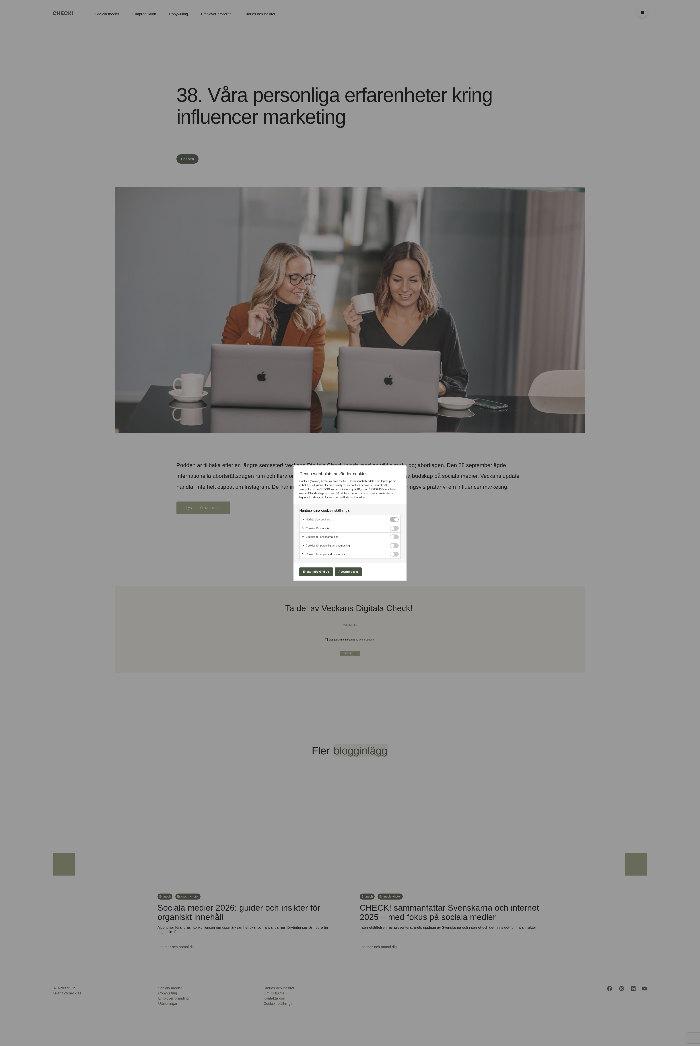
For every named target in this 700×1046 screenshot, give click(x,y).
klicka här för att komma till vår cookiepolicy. (339, 497)
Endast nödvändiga (316, 571)
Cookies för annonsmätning (321, 536)
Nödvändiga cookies (317, 519)
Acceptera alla (348, 571)
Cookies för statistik (317, 528)
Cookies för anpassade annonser (325, 554)
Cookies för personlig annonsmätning (327, 545)
